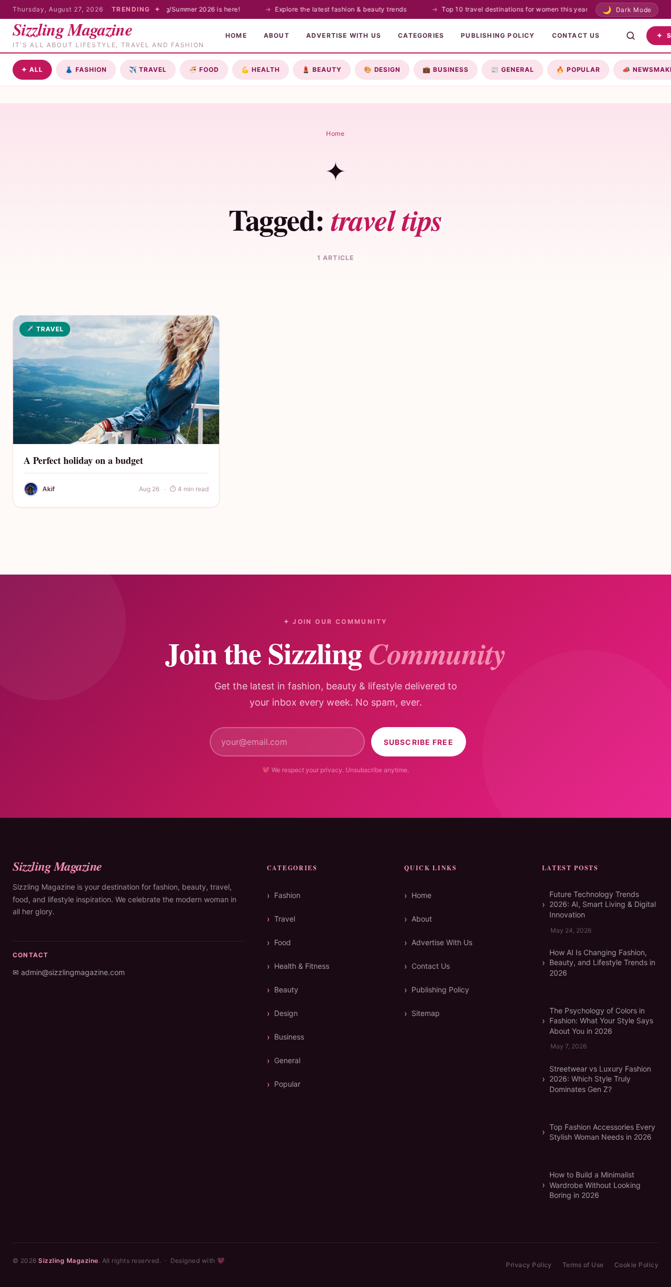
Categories (421, 35)
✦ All (32, 69)
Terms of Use (583, 1265)
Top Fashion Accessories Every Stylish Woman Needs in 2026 (602, 1132)
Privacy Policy (529, 1265)
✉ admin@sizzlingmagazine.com (69, 972)
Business (446, 69)
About (276, 35)
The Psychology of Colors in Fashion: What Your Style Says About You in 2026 (601, 1020)
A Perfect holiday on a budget (83, 460)
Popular (578, 69)
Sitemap (426, 1013)
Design (382, 69)
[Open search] (630, 35)
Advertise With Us (442, 942)
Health (260, 69)
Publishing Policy (498, 35)
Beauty (322, 69)
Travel (148, 69)
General (512, 69)
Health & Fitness (301, 965)
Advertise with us (343, 35)
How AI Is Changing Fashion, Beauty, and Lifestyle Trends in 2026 (602, 962)
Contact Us (576, 35)
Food (204, 69)
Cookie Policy (636, 1265)
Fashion (86, 69)
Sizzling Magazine (68, 1260)
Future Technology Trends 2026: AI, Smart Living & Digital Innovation (602, 904)
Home (236, 35)
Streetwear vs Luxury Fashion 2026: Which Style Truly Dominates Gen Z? (600, 1079)
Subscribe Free (418, 742)
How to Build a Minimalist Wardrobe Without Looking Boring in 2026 (595, 1184)
